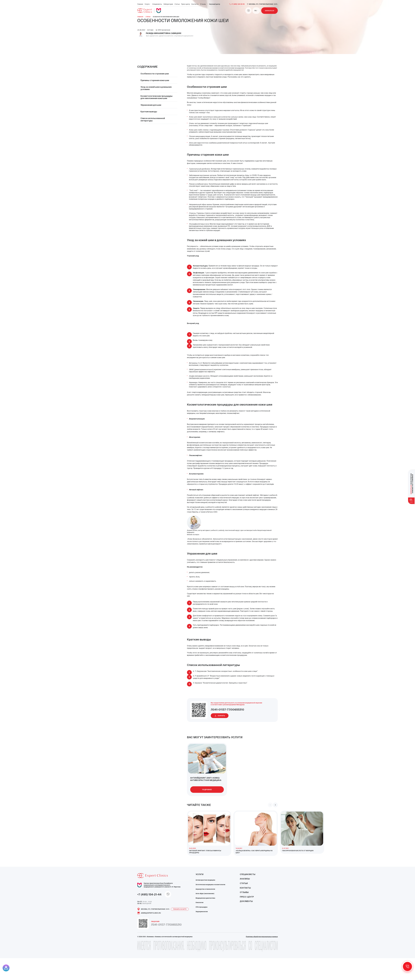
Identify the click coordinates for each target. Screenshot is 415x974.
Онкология (199, 902)
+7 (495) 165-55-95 (238, 4)
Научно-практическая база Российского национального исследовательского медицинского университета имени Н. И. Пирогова (162, 885)
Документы (246, 901)
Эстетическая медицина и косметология (210, 884)
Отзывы (203, 4)
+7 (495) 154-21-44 (149, 894)
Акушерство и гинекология (205, 889)
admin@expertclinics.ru (151, 913)
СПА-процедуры (202, 907)
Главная (140, 4)
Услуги (147, 4)
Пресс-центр (185, 4)
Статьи (177, 4)
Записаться (269, 10)
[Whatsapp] (248, 10)
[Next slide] (275, 805)
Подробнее (207, 789)
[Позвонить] (407, 966)
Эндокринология (202, 911)
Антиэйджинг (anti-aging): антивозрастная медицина (205, 779)
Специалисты (157, 4)
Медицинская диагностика (205, 898)
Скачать (221, 716)
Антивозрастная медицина (205, 880)
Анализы (245, 879)
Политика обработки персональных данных (262, 936)
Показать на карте (179, 909)
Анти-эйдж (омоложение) (205, 893)
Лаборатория (168, 4)
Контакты (195, 4)
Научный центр (214, 4)
